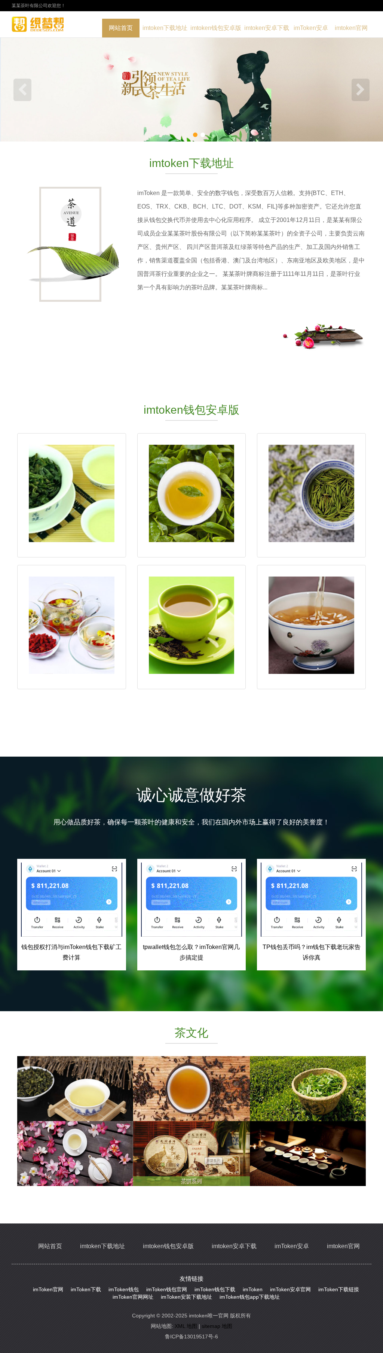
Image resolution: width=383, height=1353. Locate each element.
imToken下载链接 (338, 1289)
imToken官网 (48, 1289)
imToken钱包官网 (166, 1289)
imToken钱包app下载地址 (250, 1297)
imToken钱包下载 (214, 1289)
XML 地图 (186, 1326)
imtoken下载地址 (165, 28)
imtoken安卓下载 (266, 28)
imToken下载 (86, 1289)
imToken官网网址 (133, 1297)
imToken (253, 1289)
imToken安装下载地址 (186, 1297)
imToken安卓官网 (290, 1289)
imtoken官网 (351, 28)
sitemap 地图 (217, 1326)
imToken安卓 (311, 28)
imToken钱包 (123, 1289)
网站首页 (121, 28)
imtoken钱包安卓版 (215, 28)
